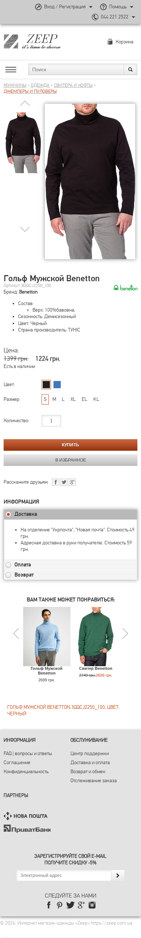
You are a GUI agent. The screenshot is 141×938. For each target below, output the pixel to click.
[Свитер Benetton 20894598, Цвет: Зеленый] (96, 663)
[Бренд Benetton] (125, 288)
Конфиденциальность (26, 771)
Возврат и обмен (87, 771)
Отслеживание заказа (93, 781)
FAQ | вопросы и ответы (28, 753)
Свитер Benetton (95, 668)
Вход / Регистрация (65, 7)
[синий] (57, 384)
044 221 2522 (114, 17)
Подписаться (117, 875)
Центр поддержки (89, 753)
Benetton (28, 292)
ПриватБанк (27, 828)
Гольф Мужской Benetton (47, 670)
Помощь (118, 7)
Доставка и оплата (90, 762)
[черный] (46, 384)
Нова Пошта (27, 816)
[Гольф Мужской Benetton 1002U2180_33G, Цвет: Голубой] (46, 663)
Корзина (124, 42)
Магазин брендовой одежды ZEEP (45, 41)
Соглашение (17, 762)
